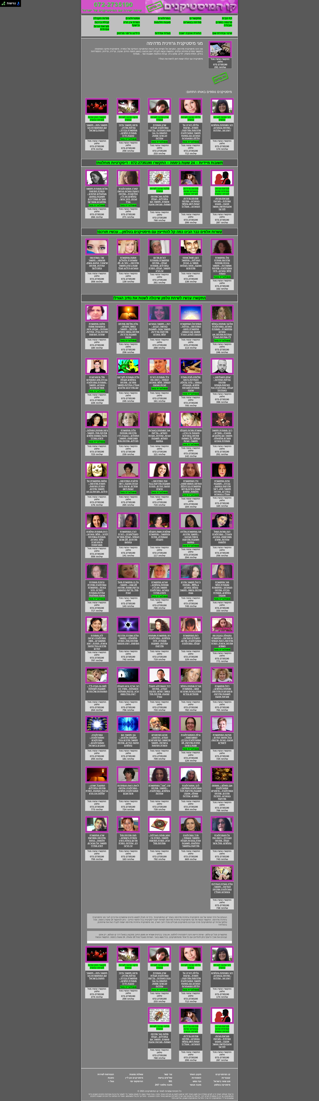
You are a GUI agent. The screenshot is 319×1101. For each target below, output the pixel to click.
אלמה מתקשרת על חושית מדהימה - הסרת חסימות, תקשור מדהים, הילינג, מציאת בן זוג (96, 486)
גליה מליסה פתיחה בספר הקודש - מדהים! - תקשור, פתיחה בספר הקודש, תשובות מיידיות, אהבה (128, 330)
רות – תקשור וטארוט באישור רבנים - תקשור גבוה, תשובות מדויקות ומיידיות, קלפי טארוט (159, 329)
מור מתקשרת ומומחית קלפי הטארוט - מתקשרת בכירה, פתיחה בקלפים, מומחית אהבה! (222, 589)
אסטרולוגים (133, 18)
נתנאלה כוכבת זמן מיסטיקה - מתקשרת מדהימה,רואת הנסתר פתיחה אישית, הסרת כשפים (222, 640)
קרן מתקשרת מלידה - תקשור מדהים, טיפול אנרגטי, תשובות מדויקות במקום (190, 536)
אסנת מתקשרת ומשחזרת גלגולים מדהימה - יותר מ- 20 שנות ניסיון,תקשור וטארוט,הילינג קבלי (128, 262)
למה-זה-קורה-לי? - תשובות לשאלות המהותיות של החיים (97, 689)
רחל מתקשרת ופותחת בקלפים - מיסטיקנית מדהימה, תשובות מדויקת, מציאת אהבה (222, 691)
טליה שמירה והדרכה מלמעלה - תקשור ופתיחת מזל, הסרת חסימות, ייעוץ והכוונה (128, 639)
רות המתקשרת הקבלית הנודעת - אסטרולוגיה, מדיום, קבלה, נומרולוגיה (191, 639)
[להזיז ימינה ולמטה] (4, 4)
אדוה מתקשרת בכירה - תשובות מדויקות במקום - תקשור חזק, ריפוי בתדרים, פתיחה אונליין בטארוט (222, 487)
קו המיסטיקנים (222, 1074)
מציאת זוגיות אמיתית (101, 28)
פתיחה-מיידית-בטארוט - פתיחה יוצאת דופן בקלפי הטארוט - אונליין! (191, 202)
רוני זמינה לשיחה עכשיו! (222, 118)
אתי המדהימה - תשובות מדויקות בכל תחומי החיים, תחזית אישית (159, 485)
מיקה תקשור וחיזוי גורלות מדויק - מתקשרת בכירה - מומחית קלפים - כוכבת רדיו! (128, 130)
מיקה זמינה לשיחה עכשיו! (128, 118)
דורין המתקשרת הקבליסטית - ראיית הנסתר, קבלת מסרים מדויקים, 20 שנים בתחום (128, 536)
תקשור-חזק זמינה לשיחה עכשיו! (97, 118)
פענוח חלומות (162, 22)
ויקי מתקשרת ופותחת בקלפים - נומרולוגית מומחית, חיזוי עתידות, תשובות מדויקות (159, 640)
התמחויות (196, 1078)
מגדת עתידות (163, 33)
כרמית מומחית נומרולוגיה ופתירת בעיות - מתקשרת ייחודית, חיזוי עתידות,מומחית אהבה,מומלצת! (97, 589)
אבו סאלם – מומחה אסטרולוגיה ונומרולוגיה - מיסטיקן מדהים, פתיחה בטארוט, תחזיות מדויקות (222, 792)
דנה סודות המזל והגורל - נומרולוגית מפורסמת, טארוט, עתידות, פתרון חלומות (222, 536)
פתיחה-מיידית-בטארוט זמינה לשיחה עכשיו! (190, 191)
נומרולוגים (164, 18)
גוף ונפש (197, 1081)
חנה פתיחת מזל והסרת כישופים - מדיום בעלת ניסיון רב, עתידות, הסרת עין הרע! (128, 840)
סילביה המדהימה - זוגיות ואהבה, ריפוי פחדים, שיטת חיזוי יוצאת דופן (128, 485)
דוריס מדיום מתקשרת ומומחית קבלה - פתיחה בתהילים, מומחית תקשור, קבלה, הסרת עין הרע (159, 264)
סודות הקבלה (101, 18)
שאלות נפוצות (136, 1074)
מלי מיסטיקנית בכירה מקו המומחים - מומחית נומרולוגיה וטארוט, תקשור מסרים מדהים (96, 382)
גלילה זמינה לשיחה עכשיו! (191, 118)
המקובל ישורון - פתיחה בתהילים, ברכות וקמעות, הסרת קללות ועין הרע (97, 789)
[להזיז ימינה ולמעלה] (4, 2)
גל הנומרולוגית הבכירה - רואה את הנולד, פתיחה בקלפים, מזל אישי (222, 839)
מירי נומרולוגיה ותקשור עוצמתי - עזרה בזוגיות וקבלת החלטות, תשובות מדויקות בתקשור (191, 840)
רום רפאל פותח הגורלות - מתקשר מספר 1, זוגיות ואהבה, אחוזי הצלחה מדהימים (191, 262)
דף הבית (227, 18)
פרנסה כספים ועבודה (224, 24)
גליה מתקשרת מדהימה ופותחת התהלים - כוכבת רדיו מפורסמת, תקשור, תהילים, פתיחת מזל (128, 435)
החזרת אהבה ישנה (190, 33)
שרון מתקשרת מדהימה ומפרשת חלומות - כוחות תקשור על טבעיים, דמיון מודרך (97, 840)
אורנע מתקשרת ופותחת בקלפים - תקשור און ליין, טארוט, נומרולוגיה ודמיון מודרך (159, 587)
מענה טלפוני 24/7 (163, 1085)
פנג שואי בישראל (222, 1081)
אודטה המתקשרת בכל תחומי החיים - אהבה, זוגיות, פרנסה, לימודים (222, 738)
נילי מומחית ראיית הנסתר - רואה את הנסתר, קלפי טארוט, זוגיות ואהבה (159, 381)
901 (170, 1081)
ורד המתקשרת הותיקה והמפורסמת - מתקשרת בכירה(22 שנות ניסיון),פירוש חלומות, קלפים (191, 486)
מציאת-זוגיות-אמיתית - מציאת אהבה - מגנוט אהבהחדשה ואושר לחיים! (222, 203)
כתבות (111, 1078)
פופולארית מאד (191, 141)
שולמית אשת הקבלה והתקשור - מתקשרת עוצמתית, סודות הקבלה (159, 535)
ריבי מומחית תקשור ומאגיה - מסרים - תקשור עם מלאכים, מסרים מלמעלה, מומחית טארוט (222, 435)
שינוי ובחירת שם (222, 33)
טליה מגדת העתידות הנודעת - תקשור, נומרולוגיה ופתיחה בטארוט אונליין (222, 888)
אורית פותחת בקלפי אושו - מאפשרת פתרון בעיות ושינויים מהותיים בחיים (190, 690)
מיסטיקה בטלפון (222, 1085)
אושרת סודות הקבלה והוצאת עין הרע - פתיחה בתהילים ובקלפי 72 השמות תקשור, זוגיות (191, 435)
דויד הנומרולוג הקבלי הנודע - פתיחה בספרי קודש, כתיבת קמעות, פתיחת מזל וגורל (159, 691)
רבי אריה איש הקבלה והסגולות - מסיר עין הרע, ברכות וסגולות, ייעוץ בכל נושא (128, 690)
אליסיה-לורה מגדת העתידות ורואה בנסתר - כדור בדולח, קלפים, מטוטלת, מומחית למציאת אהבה (191, 384)
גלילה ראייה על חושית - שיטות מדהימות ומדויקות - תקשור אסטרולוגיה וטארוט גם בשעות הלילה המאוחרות (191, 132)
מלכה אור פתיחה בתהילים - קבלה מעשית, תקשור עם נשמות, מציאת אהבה (160, 200)
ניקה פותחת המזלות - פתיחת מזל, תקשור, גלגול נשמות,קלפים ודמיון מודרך (97, 434)
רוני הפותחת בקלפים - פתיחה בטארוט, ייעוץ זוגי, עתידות (222, 128)
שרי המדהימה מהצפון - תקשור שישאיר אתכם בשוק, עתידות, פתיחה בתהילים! (97, 262)
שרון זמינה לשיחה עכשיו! (159, 118)
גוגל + (111, 1081)
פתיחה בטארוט (192, 22)
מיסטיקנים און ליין (134, 1078)
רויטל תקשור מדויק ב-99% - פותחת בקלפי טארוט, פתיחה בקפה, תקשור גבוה (191, 587)
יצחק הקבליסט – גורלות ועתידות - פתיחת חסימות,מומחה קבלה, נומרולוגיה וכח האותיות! (222, 384)
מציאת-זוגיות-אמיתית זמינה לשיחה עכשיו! (222, 191)
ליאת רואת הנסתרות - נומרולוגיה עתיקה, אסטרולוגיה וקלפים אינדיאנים (128, 789)
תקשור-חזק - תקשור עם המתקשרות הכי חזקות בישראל (96, 128)
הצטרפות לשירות (106, 1074)
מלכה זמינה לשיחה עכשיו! (159, 189)
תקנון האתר (195, 1074)
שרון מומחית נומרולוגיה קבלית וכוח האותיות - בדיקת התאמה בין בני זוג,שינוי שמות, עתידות (159, 132)
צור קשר (168, 1074)
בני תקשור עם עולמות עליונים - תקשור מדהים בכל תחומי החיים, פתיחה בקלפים (128, 740)
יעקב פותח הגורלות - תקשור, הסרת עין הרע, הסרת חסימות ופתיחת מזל (159, 839)
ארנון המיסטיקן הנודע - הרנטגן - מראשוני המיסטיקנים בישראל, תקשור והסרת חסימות (160, 740)
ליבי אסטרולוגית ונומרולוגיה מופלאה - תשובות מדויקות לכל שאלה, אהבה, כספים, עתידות (191, 790)
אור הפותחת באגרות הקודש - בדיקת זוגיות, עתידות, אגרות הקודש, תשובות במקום (159, 435)
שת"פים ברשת (165, 1078)
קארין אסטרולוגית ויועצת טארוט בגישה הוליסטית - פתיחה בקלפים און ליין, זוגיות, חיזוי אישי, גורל (128, 195)
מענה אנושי (195, 1085)
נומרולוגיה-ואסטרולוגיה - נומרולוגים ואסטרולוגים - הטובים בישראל (97, 740)
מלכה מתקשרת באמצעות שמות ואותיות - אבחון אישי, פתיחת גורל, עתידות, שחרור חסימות (97, 329)
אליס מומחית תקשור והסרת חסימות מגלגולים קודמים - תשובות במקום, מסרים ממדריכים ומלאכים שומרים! (97, 195)
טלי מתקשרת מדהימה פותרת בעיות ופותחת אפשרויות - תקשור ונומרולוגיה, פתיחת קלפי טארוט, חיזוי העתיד (222, 265)
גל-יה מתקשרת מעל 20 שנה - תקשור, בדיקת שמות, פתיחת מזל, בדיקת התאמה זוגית (128, 587)
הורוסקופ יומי (136, 1081)
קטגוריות (226, 1078)
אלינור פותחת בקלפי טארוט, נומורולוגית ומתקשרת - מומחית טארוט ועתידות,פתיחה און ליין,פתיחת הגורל (222, 330)
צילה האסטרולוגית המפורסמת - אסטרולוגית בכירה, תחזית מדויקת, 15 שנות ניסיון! (191, 740)
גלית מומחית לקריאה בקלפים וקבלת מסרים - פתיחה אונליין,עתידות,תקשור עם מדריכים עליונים (128, 382)
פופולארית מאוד (222, 277)
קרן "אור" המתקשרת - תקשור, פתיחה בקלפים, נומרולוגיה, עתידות (159, 789)
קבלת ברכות (102, 22)
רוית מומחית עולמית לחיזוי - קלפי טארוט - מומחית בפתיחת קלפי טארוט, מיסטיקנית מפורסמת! (97, 538)
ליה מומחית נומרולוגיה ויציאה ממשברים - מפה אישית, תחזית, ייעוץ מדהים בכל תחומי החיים (97, 642)
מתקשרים (195, 18)
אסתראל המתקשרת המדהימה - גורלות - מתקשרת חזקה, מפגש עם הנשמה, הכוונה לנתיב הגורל (190, 329)
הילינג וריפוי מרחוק (128, 33)
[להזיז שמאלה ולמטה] (2, 4)
